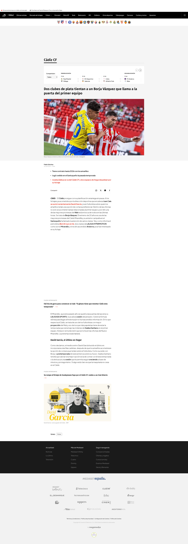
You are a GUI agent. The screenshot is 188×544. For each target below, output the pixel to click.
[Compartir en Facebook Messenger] (105, 190)
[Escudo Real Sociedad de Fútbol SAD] (118, 22)
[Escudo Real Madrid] (114, 22)
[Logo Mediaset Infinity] (57, 488)
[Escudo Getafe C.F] (84, 22)
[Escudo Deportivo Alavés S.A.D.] (69, 22)
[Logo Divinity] (130, 488)
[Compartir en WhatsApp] (96, 190)
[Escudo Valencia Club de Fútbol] (125, 22)
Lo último (49, 456)
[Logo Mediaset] (94, 480)
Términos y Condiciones (73, 518)
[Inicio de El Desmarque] (4, 15)
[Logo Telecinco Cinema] (106, 502)
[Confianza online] (94, 537)
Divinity (73, 463)
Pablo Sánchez (48, 164)
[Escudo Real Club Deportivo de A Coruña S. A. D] (107, 22)
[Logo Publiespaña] (94, 509)
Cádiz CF (50, 60)
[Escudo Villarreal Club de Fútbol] (129, 22)
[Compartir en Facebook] (109, 190)
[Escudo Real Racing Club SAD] (99, 22)
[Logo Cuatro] (106, 488)
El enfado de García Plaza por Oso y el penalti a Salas (46, 10)
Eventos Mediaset (102, 463)
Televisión (49, 459)
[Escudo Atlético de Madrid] (62, 22)
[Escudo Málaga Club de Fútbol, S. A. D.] (92, 22)
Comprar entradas (103, 452)
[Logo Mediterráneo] (118, 509)
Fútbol (11, 15)
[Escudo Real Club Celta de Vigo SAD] (66, 22)
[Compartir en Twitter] (100, 190)
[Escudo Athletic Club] (58, 22)
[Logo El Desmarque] (57, 495)
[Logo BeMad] (57, 502)
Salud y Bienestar (102, 467)
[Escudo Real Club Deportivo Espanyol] (77, 22)
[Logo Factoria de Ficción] (81, 495)
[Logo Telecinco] (82, 488)
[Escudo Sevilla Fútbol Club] (122, 22)
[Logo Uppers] (82, 502)
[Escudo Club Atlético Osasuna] (96, 22)
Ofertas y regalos (102, 456)
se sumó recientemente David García (66, 204)
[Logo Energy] (130, 495)
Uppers (73, 467)
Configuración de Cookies (102, 518)
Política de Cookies (116, 518)
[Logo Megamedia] (95, 527)
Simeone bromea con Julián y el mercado (15, 10)
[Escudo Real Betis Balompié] (110, 22)
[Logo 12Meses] (131, 502)
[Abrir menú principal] (185, 15)
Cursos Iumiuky (101, 459)
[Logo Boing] (106, 495)
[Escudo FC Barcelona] (81, 22)
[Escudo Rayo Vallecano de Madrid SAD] (103, 22)
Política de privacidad (87, 518)
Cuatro (73, 459)
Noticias (49, 452)
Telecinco (74, 456)
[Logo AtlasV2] (69, 509)
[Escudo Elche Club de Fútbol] (73, 22)
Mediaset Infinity (77, 452)
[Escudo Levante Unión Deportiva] (88, 22)
